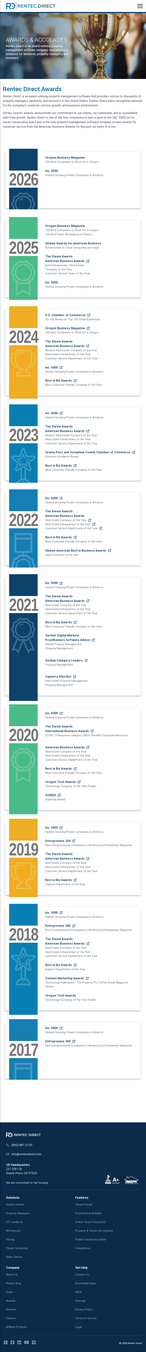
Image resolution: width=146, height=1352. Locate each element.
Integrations (82, 1248)
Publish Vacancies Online (90, 1239)
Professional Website (88, 1213)
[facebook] (14, 1342)
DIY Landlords (14, 1222)
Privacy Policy (83, 1309)
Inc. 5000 (52, 367)
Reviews (11, 1309)
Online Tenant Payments (90, 1222)
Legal (78, 1327)
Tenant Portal (83, 1204)
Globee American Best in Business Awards (76, 550)
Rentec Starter (15, 1204)
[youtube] (27, 1342)
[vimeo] (35, 1342)
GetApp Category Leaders (64, 660)
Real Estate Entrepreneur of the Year (68, 524)
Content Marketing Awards (65, 978)
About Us (11, 1274)
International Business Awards (67, 731)
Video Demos (14, 1257)
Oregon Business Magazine (65, 328)
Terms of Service (86, 1318)
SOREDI (51, 795)
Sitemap (80, 1300)
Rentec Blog (13, 1283)
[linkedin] (20, 1342)
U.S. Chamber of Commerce (65, 315)
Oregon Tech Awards (61, 782)
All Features (13, 1230)
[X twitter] (7, 1342)
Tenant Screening (17, 1248)
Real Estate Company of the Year (66, 520)
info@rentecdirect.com (26, 1154)
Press (9, 1292)
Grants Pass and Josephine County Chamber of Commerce (88, 452)
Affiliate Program (16, 1327)
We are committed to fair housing (27, 1182)
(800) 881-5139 (21, 1145)
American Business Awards (65, 261)
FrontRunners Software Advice (68, 640)
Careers (11, 1318)
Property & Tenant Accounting (94, 1230)
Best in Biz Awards (59, 380)
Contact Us (82, 1274)
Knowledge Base (85, 1283)
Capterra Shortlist (58, 676)
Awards (10, 1300)
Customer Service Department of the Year (71, 528)
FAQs (78, 1292)
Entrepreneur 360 (58, 841)
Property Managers (18, 1213)
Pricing (10, 1239)
